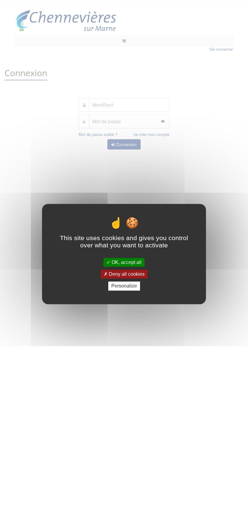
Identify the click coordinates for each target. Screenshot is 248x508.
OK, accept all (126, 262)
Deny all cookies (126, 274)
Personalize (124, 286)
